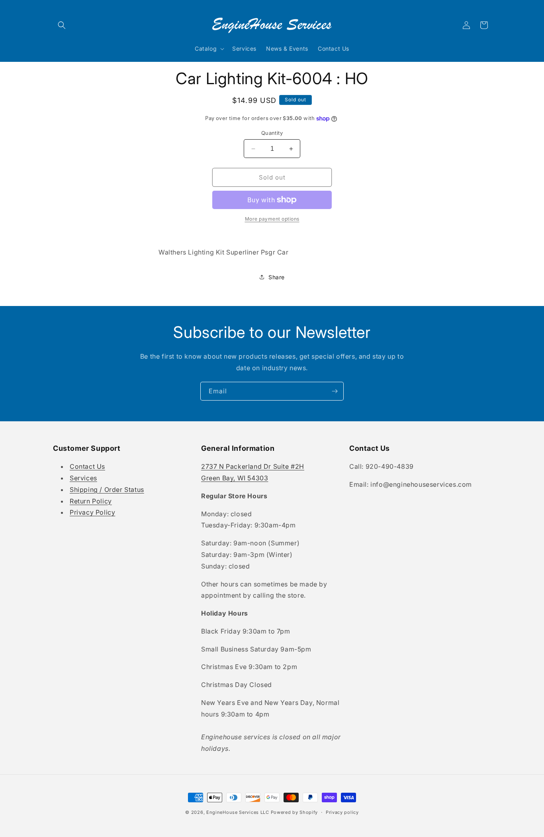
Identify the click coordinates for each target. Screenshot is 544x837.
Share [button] (276, 277)
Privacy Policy (92, 512)
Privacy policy (342, 812)
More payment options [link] (272, 219)
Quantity (272, 133)
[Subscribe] (334, 391)
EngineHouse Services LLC (237, 812)
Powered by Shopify (294, 812)
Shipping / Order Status (107, 490)
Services (83, 478)
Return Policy (91, 501)
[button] (61, 25)
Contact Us (87, 466)
